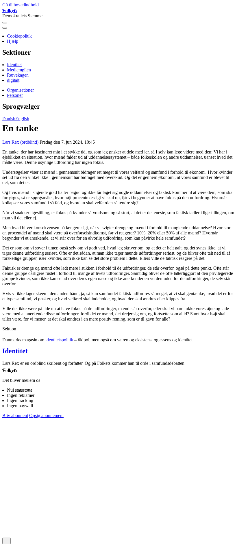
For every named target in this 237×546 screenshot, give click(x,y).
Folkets (9, 10)
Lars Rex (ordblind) (20, 142)
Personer (15, 95)
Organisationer (20, 90)
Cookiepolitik (19, 36)
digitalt (13, 80)
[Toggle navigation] (4, 22)
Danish (8, 118)
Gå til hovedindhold (20, 4)
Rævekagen (18, 75)
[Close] (4, 28)
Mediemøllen (19, 69)
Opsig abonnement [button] (46, 415)
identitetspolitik (59, 339)
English (22, 118)
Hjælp (12, 41)
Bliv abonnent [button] (15, 415)
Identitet (14, 64)
